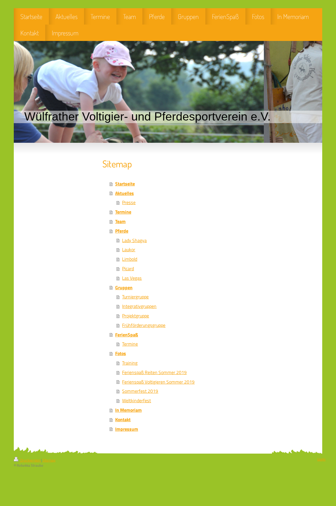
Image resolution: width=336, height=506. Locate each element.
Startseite (125, 183)
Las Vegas (132, 278)
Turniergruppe (135, 296)
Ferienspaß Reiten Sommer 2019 (154, 372)
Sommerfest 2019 (140, 391)
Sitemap (49, 460)
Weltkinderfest (136, 400)
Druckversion (30, 460)
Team (120, 221)
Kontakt (123, 419)
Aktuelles (124, 193)
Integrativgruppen (139, 306)
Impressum (126, 429)
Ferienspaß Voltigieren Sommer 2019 (158, 381)
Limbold (129, 259)
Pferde (121, 230)
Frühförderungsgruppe (143, 325)
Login (321, 459)
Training (129, 362)
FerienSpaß (126, 334)
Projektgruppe (135, 315)
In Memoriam (128, 410)
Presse (129, 202)
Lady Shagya (134, 240)
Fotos (120, 353)
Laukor (128, 249)
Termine (123, 212)
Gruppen (124, 287)
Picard (128, 268)
